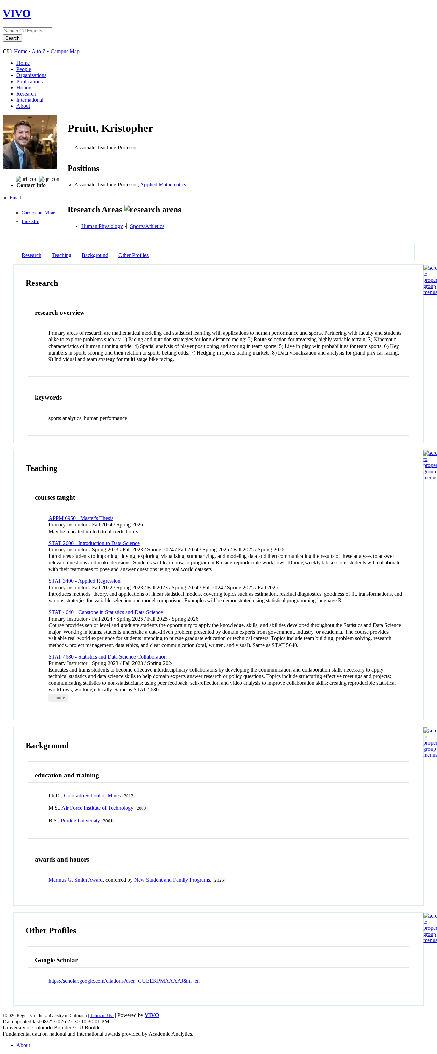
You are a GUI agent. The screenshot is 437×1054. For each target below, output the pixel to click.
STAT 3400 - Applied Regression (84, 581)
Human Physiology (102, 226)
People (23, 69)
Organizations (31, 75)
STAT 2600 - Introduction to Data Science (94, 543)
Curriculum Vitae (38, 212)
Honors (24, 87)
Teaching (61, 255)
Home (20, 51)
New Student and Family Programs (172, 880)
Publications (29, 81)
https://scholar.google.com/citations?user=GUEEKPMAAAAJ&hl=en (124, 981)
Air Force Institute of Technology (97, 808)
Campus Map (65, 51)
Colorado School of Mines (92, 795)
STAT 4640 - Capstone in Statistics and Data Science (105, 612)
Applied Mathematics (163, 184)
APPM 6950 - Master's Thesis (80, 518)
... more (58, 697)
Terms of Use (102, 1015)
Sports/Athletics (147, 226)
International (29, 100)
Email (15, 197)
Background (95, 255)
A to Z (39, 51)
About (23, 106)
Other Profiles (133, 255)
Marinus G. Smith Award (75, 880)
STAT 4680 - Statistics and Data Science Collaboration (107, 657)
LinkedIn (30, 221)
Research (26, 94)
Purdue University (80, 820)
